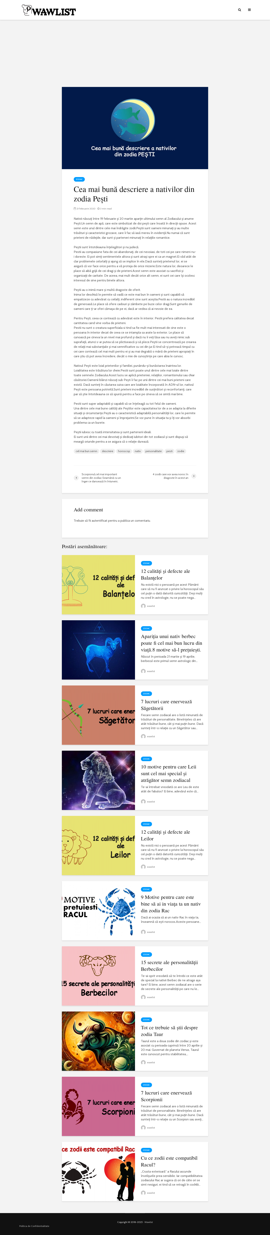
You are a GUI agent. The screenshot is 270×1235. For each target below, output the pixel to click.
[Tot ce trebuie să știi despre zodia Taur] (98, 1041)
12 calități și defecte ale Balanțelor (165, 574)
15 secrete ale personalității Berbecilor (169, 965)
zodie (180, 451)
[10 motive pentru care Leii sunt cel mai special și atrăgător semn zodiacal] (98, 780)
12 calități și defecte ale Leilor (165, 835)
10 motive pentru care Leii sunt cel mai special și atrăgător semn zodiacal (168, 773)
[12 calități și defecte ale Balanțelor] (98, 584)
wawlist (150, 605)
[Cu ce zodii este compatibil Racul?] (98, 1171)
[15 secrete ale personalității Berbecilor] (98, 976)
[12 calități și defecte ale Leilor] (98, 845)
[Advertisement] (135, 53)
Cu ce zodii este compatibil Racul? (169, 1161)
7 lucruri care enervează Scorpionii (166, 1096)
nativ (138, 451)
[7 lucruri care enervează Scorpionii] (98, 1106)
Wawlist (148, 1222)
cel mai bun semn (86, 451)
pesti (169, 451)
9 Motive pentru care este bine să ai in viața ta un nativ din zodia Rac (171, 904)
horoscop (124, 451)
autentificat (99, 520)
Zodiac (79, 179)
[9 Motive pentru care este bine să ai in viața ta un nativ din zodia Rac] (98, 910)
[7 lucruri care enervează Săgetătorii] (98, 715)
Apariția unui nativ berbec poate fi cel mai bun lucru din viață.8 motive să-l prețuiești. (171, 643)
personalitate (153, 451)
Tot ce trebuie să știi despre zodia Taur (169, 1030)
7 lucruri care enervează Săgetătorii (166, 704)
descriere (107, 451)
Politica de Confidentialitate (34, 1226)
